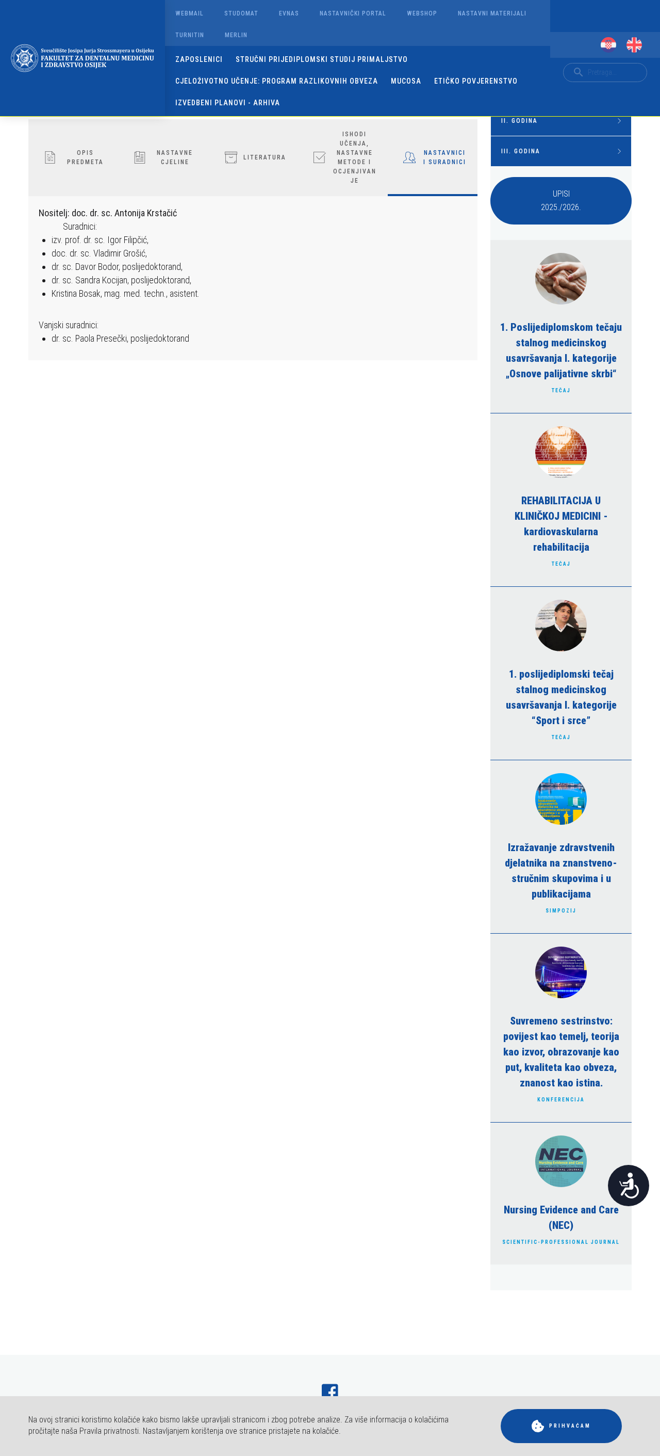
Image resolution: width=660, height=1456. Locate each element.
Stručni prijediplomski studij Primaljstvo (322, 59)
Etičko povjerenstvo (476, 81)
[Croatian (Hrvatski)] (608, 45)
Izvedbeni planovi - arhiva (227, 103)
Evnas (289, 13)
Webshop (422, 13)
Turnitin (189, 35)
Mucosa (406, 81)
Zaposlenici (199, 59)
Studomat (241, 13)
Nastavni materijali (492, 13)
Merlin (236, 35)
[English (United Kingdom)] (634, 45)
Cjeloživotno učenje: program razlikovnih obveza (276, 81)
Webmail (189, 13)
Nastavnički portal (353, 13)
